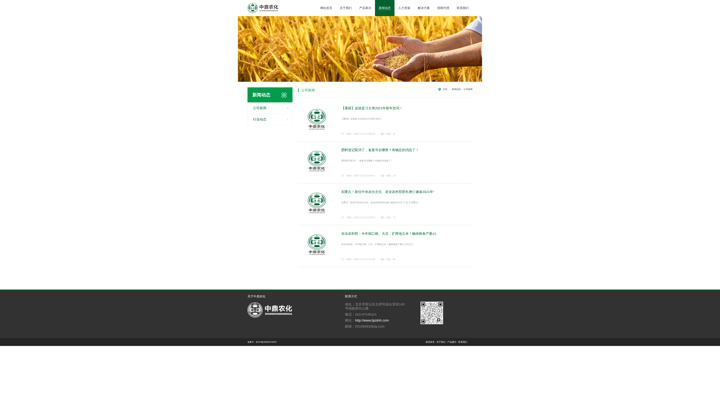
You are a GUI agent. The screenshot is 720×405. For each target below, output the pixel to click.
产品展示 (451, 342)
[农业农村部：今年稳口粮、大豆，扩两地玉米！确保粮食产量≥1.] (317, 245)
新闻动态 (456, 89)
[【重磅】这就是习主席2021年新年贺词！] (317, 119)
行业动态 (259, 119)
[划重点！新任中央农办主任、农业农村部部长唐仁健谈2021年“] (317, 203)
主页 (445, 89)
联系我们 (462, 342)
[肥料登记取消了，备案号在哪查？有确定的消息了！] (317, 161)
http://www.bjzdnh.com (372, 320)
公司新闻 (259, 108)
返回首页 (430, 342)
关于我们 (441, 342)
